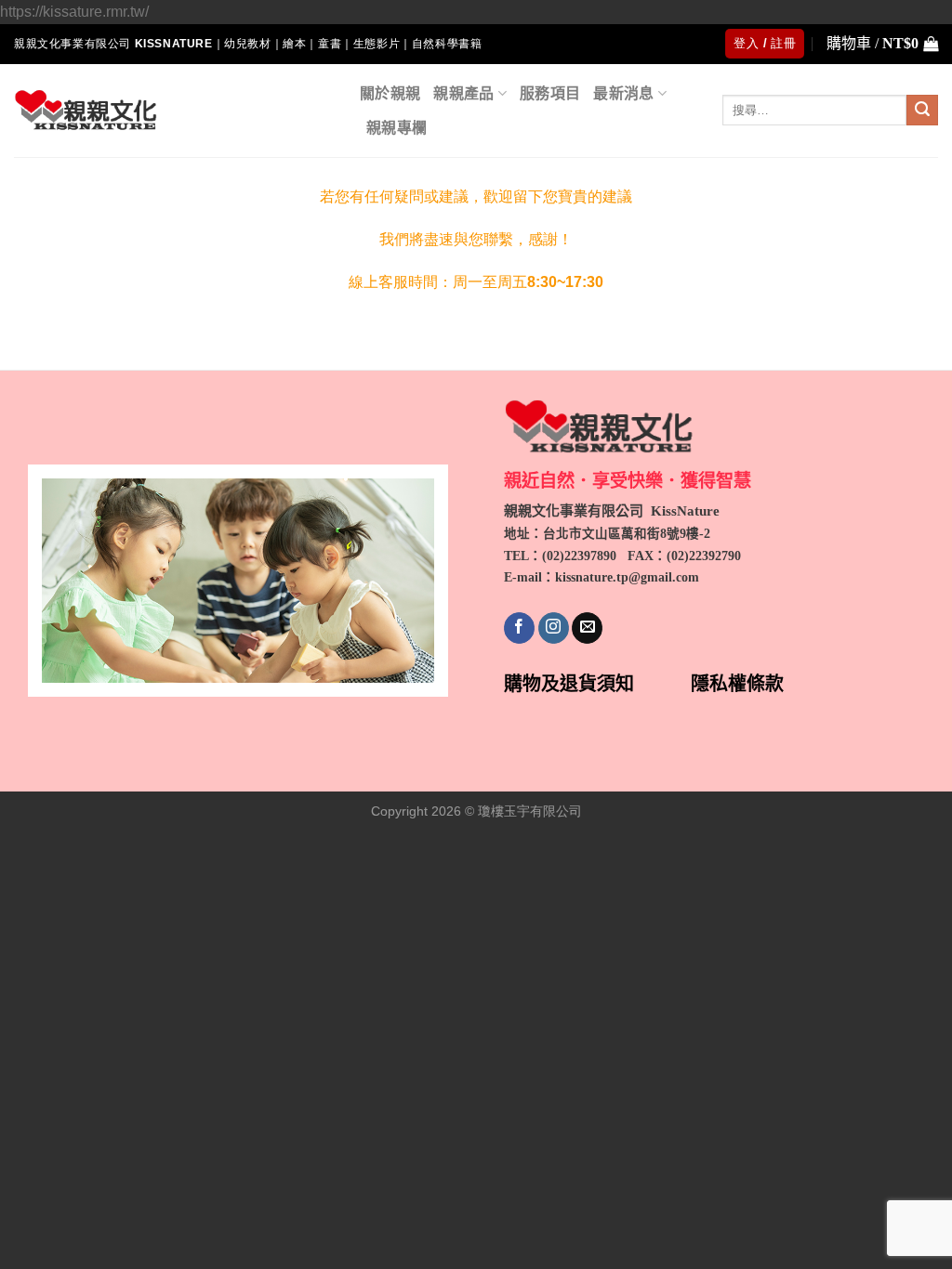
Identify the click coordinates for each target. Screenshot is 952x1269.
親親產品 (463, 93)
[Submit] (922, 110)
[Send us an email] (587, 628)
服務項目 (550, 93)
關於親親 (390, 93)
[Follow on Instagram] (553, 628)
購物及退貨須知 (569, 684)
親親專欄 (396, 128)
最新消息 (623, 93)
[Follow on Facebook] (519, 628)
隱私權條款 (737, 684)
